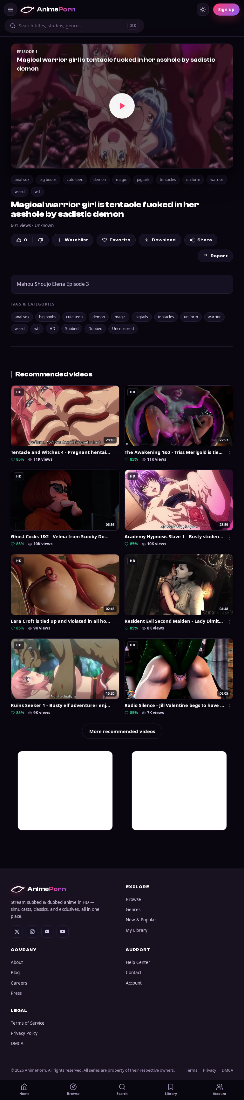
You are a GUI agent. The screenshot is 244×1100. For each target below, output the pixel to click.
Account (134, 983)
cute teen (75, 179)
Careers (19, 983)
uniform (193, 179)
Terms (191, 1070)
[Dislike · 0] (40, 240)
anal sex (22, 179)
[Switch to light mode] (203, 9)
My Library (136, 930)
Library (171, 1093)
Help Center (138, 962)
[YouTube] (63, 931)
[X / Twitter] (17, 931)
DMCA (17, 1043)
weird (19, 191)
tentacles (168, 179)
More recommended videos (122, 731)
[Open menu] (10, 9)
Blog (15, 972)
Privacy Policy (24, 1033)
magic (121, 179)
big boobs (48, 179)
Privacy (209, 1070)
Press (16, 993)
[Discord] (47, 931)
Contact (133, 972)
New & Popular (141, 920)
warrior (216, 179)
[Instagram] (32, 931)
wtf (37, 191)
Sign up (226, 9)
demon (99, 179)
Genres (133, 909)
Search (122, 1093)
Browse (133, 899)
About (17, 962)
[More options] (115, 453)
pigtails (143, 179)
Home (24, 1093)
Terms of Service (27, 1023)
